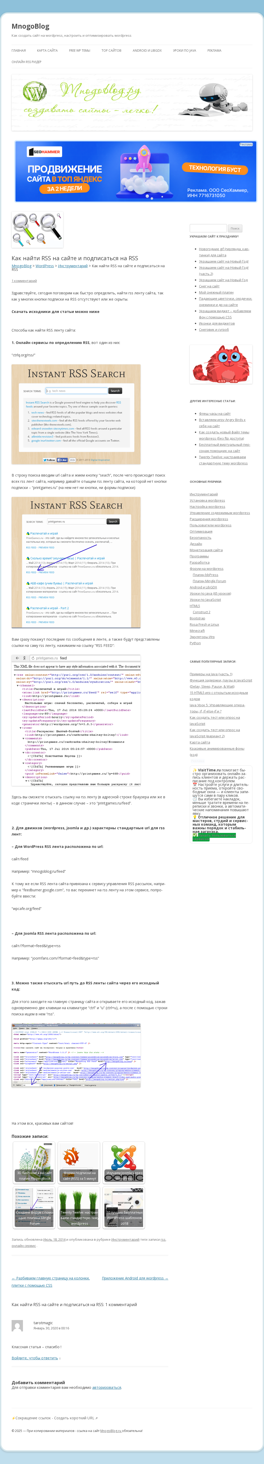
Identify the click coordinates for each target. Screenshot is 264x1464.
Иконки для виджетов (217, 323)
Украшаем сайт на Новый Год (223, 280)
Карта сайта (47, 50)
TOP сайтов (111, 50)
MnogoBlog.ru (111, 1431)
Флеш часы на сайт (215, 413)
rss (163, 1239)
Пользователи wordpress (211, 525)
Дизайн (196, 543)
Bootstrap (197, 618)
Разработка (200, 562)
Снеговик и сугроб (214, 329)
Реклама (214, 50)
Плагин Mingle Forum (209, 581)
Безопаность (200, 537)
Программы (199, 556)
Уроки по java (184, 50)
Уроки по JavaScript (205, 599)
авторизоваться (106, 1387)
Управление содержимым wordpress (220, 512)
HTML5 (195, 605)
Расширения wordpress (209, 519)
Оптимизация (201, 531)
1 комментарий (24, 280)
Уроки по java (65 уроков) (210, 593)
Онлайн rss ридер (27, 62)
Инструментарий (125, 1239)
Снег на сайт (209, 286)
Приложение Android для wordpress (135, 1278)
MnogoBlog (30, 26)
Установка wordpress (207, 500)
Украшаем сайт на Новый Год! (224, 261)
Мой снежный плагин (216, 292)
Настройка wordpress (207, 506)
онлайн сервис (24, 1245)
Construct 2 (201, 612)
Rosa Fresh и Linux (204, 624)
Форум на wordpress (207, 568)
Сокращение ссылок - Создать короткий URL (54, 1417)
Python (195, 643)
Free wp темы (79, 50)
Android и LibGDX (147, 50)
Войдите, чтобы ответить (35, 1357)
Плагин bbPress (205, 574)
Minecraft (197, 630)
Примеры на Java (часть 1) (211, 674)
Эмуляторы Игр (202, 636)
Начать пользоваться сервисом (214, 837)
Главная (19, 50)
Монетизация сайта (206, 550)
